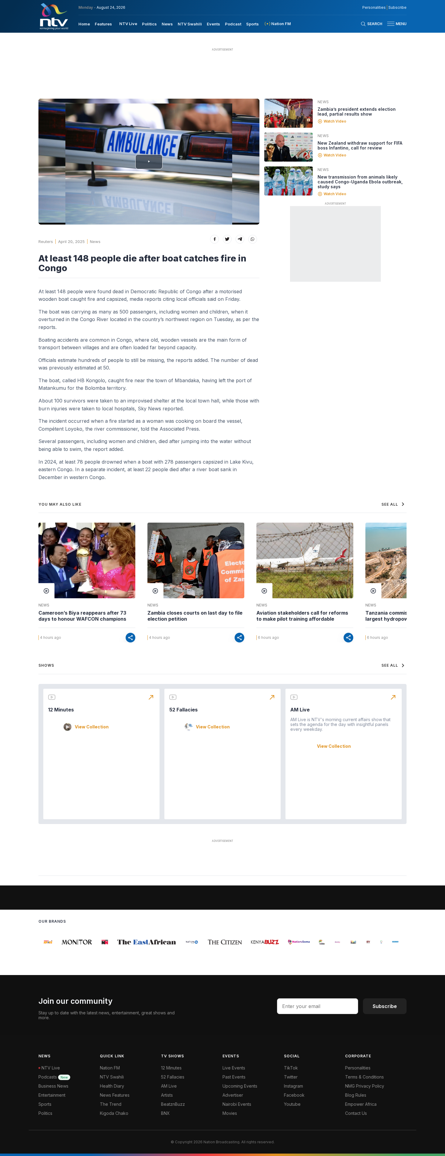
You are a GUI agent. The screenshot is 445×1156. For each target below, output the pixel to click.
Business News (53, 1086)
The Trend (110, 1104)
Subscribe (397, 7)
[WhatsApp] (252, 239)
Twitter (291, 1076)
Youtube (292, 1104)
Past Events (234, 1076)
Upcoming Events (239, 1086)
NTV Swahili (190, 23)
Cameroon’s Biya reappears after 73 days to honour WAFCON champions (82, 616)
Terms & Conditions (364, 1076)
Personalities (374, 7)
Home (84, 23)
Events (213, 23)
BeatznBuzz (173, 1104)
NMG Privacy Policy (364, 1086)
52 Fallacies (183, 710)
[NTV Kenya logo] (53, 16)
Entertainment (51, 1095)
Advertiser (232, 1095)
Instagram (293, 1086)
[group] (43, 942)
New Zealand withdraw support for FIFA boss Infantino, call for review (360, 145)
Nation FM (110, 1067)
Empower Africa (361, 1104)
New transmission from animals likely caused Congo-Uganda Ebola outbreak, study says (360, 181)
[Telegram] (240, 239)
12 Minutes (61, 710)
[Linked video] (288, 113)
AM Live (300, 710)
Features (103, 23)
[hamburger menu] (390, 23)
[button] (394, 23)
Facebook (294, 1095)
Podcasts (53, 1076)
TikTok (291, 1067)
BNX (165, 1113)
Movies (229, 1113)
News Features (115, 1095)
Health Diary (112, 1086)
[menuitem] (84, 23)
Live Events (233, 1067)
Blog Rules (355, 1095)
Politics (149, 23)
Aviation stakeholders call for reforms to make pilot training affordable (302, 616)
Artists (167, 1095)
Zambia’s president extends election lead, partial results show (357, 112)
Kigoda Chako (114, 1113)
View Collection (92, 726)
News (167, 23)
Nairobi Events (236, 1104)
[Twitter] (227, 239)
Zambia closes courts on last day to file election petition (194, 616)
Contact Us (356, 1113)
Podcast (233, 23)
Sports (252, 23)
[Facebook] (214, 239)
